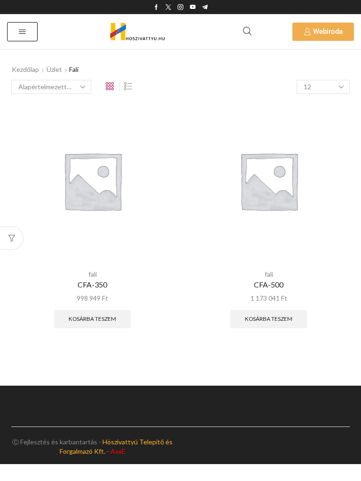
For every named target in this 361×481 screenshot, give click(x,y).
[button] (22, 31)
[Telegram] (205, 7)
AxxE (118, 451)
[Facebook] (156, 7)
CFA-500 (268, 284)
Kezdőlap (25, 69)
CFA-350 (92, 284)
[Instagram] (180, 7)
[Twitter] (168, 7)
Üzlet (54, 69)
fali (92, 274)
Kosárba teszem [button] (92, 318)
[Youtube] (193, 7)
